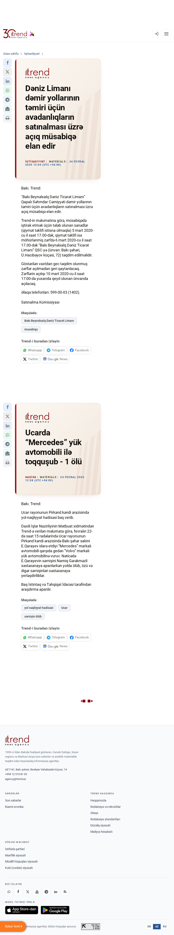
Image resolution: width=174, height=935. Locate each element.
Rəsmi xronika (14, 806)
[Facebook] (18, 892)
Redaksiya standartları (105, 819)
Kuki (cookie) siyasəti (19, 868)
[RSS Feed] (65, 892)
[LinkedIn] (55, 892)
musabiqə (31, 329)
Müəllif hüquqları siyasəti (21, 861)
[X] (27, 892)
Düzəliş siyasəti (100, 825)
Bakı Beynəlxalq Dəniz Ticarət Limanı (49, 320)
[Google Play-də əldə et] (55, 910)
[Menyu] (166, 34)
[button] (7, 63)
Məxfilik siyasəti (15, 855)
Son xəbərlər (13, 800)
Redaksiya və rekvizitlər (105, 806)
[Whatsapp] (9, 892)
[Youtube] (37, 892)
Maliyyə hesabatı (101, 831)
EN (149, 926)
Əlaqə (94, 813)
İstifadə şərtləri (15, 849)
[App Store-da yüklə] (21, 910)
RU (165, 926)
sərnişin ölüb (33, 616)
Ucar (64, 607)
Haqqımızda (98, 800)
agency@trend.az (15, 779)
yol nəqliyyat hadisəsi (38, 607)
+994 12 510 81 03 (16, 774)
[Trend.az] (19, 33)
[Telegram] (46, 892)
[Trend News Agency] (17, 740)
